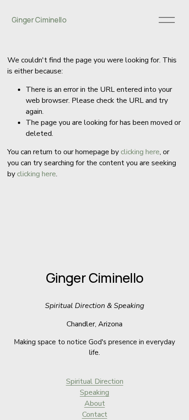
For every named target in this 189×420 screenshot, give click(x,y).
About (94, 403)
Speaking (94, 392)
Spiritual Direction (94, 381)
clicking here (140, 152)
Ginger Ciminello (39, 20)
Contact (94, 414)
